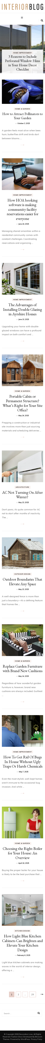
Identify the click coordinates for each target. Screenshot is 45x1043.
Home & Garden (22, 109)
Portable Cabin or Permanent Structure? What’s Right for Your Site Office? (22, 403)
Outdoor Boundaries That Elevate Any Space (22, 581)
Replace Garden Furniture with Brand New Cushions (22, 668)
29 (33, 994)
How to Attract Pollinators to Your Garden (22, 116)
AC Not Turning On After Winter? (22, 494)
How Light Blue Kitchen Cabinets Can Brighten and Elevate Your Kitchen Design (22, 942)
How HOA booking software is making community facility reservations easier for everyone (22, 209)
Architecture (22, 487)
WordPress (25, 1039)
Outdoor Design (22, 574)
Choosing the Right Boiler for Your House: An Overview (22, 853)
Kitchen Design (22, 931)
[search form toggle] (42, 20)
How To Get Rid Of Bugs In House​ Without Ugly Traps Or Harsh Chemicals (22, 761)
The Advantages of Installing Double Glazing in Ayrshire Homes (22, 309)
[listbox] (22, 49)
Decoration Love (26, 1034)
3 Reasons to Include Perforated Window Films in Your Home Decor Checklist (22, 62)
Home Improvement (22, 53)
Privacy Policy (36, 1039)
